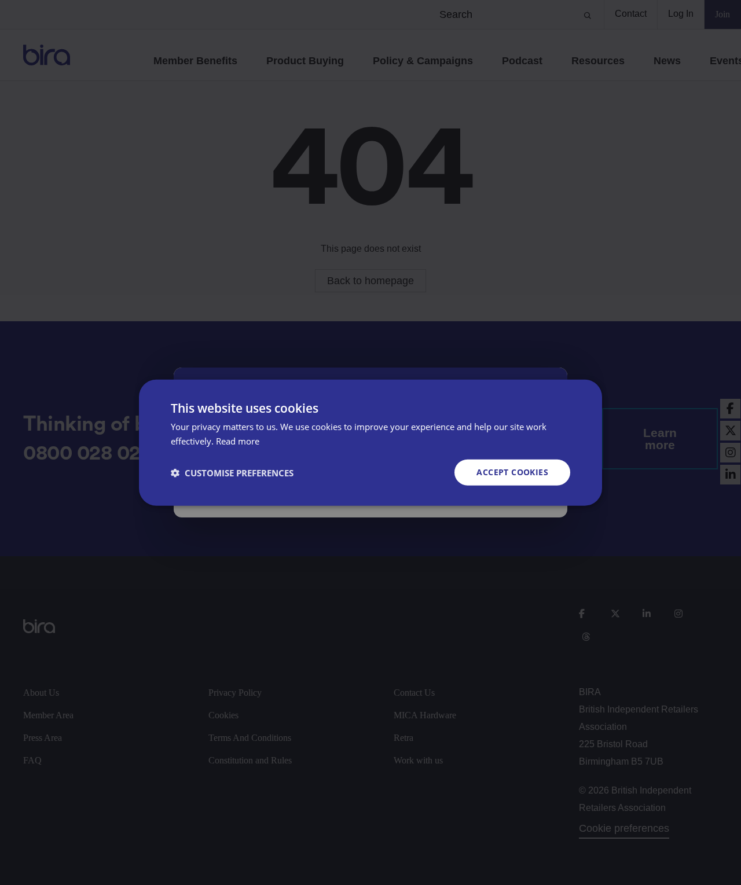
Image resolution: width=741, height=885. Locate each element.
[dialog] (370, 442)
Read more (237, 440)
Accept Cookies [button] (512, 472)
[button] (232, 472)
